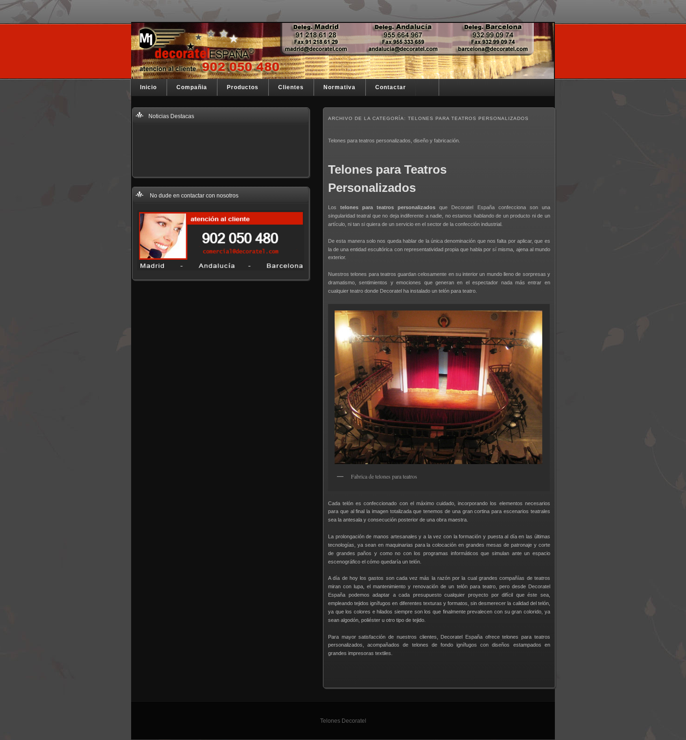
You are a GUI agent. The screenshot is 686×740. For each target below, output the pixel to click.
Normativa (339, 87)
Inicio (148, 87)
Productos (243, 87)
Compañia (191, 87)
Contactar (390, 87)
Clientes (291, 87)
